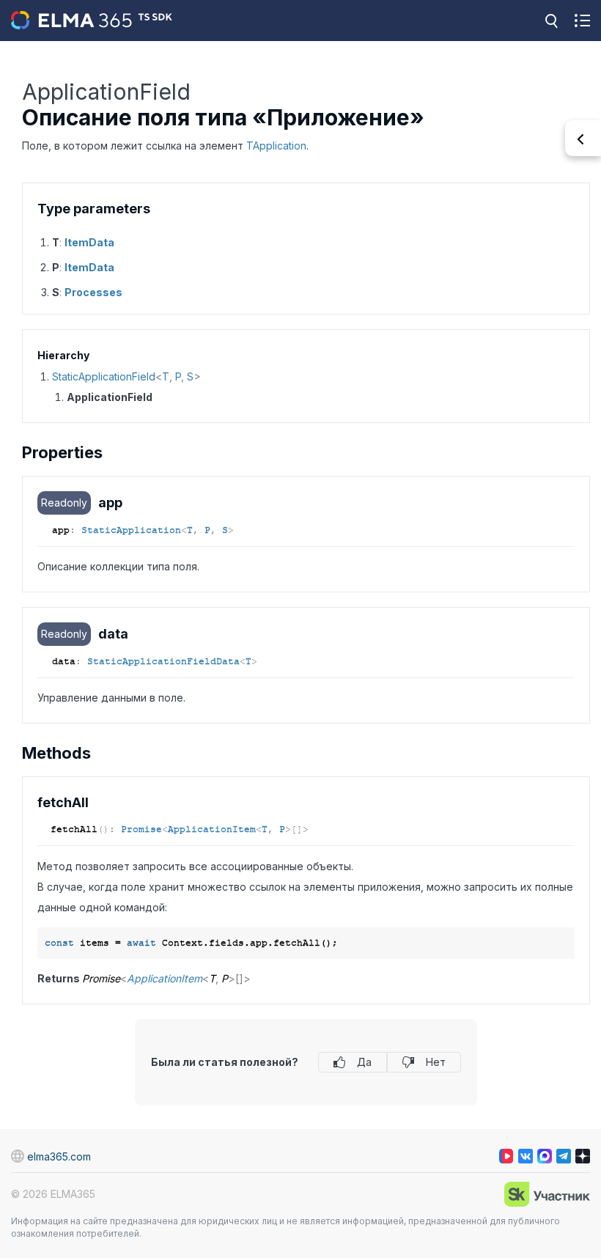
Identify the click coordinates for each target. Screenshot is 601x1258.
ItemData (89, 242)
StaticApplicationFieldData (163, 661)
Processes (93, 292)
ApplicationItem (212, 829)
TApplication (276, 145)
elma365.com (59, 1156)
